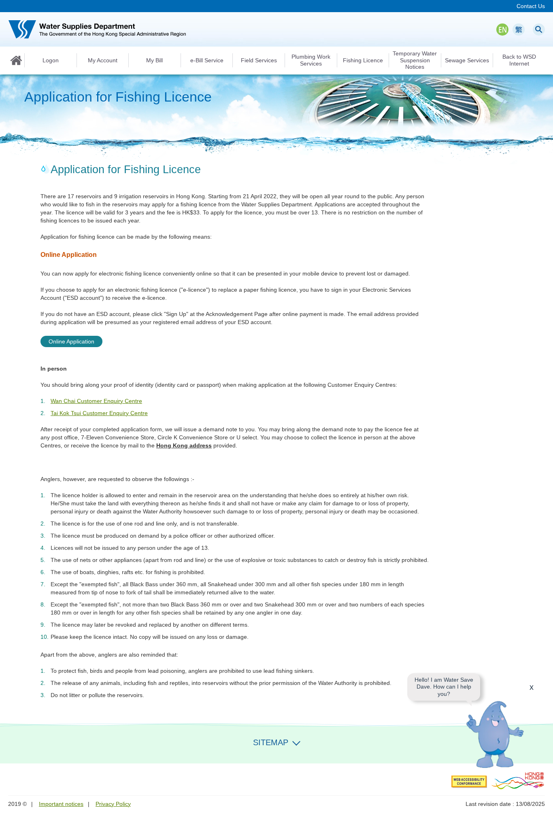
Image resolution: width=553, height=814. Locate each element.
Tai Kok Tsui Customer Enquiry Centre (99, 413)
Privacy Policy (113, 804)
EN (502, 29)
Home (16, 60)
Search (539, 29)
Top (542, 752)
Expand (296, 742)
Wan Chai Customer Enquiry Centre (96, 401)
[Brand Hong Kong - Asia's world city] (518, 780)
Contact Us (531, 6)
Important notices (61, 804)
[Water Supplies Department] (97, 29)
